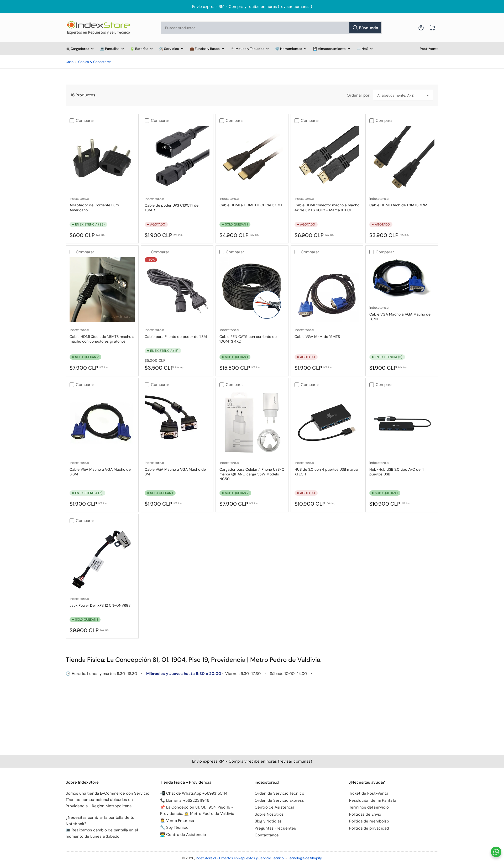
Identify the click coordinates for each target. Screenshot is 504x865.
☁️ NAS (362, 48)
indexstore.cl (80, 198)
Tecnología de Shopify (305, 858)
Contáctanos (267, 835)
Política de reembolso (369, 821)
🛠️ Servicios (169, 48)
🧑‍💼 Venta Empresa (177, 820)
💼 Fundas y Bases (205, 48)
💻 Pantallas (109, 48)
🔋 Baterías (139, 48)
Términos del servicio (369, 807)
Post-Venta (429, 48)
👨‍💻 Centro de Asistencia (183, 834)
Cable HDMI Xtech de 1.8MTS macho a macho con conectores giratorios (102, 339)
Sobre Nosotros (269, 814)
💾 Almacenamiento (329, 48)
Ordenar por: (358, 95)
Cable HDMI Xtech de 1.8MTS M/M (398, 205)
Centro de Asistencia (274, 807)
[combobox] (271, 28)
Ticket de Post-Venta (368, 793)
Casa (70, 62)
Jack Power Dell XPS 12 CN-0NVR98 (100, 605)
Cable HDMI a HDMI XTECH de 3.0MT (251, 205)
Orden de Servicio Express (279, 800)
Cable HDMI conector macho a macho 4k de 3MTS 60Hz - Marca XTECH (327, 207)
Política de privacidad (369, 828)
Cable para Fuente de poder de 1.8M (176, 336)
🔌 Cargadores (77, 48)
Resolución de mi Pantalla (372, 800)
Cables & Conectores (95, 62)
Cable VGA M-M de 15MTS (317, 336)
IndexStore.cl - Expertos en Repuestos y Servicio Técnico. (240, 858)
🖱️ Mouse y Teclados (247, 48)
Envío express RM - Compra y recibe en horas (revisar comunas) (252, 6)
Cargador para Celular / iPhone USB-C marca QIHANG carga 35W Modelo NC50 (251, 474)
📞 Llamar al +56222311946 (184, 800)
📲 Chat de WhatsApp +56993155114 (193, 793)
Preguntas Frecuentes (275, 828)
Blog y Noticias (268, 821)
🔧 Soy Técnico (174, 827)
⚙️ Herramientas (288, 48)
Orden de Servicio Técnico (279, 793)
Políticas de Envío (365, 814)
